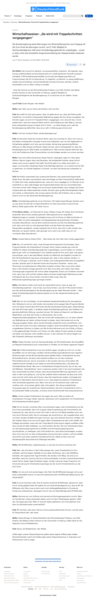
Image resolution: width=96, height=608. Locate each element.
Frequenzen (27, 582)
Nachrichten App (29, 580)
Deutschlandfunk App (30, 578)
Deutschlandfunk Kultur (46, 3)
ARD (35, 589)
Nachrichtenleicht (9, 578)
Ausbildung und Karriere (84, 576)
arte (51, 589)
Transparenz (80, 578)
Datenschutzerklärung (42, 586)
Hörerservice (46, 571)
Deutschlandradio (31, 3)
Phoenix (45, 589)
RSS (60, 580)
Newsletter (62, 573)
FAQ (60, 571)
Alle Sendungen (9, 573)
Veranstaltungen (64, 576)
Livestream (27, 571)
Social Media (46, 573)
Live (90, 16)
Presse (79, 573)
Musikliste (62, 578)
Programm (29, 16)
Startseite (6, 22)
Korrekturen (80, 580)
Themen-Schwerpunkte (11, 582)
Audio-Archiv (50, 16)
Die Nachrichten (9, 576)
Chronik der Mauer (61, 589)
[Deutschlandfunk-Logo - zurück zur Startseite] (48, 9)
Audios (26, 573)
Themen (7, 16)
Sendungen (18, 16)
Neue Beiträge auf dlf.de (11, 580)
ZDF (40, 589)
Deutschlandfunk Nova (63, 3)
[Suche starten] (82, 16)
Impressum (71, 586)
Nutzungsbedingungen (58, 586)
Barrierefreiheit (81, 582)
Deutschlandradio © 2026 (48, 595)
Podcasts (39, 16)
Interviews (14, 22)
